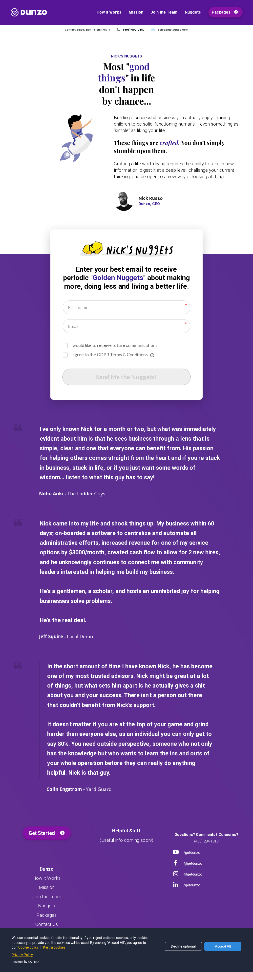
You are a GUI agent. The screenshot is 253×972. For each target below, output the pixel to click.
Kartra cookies (54, 947)
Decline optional (183, 946)
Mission (136, 12)
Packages (221, 12)
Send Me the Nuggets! (126, 376)
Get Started (42, 833)
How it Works (109, 12)
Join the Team (164, 12)
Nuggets (193, 12)
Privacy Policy (22, 955)
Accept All (223, 946)
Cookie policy (28, 947)
